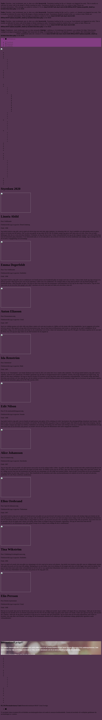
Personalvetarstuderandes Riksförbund (21, 61)
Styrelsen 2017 (17, 104)
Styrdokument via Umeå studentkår (20, 116)
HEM (6, 52)
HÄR (34, 654)
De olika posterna (14, 113)
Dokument (12, 114)
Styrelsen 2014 (17, 109)
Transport (12, 129)
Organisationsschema (15, 88)
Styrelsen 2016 (17, 105)
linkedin (7, 77)
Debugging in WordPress (92, 5)
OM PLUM (8, 54)
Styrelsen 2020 (17, 98)
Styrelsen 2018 (17, 102)
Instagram (8, 74)
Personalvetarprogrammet (17, 123)
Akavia (11, 68)
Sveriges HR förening (16, 63)
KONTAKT (9, 72)
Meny (2, 81)
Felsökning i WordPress (8, 34)
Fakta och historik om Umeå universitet (21, 122)
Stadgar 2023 (13, 91)
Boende (11, 127)
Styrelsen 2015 (17, 107)
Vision (11, 67)
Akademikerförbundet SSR (17, 60)
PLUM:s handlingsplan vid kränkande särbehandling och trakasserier (30, 118)
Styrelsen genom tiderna (16, 93)
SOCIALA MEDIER (11, 70)
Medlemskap (13, 125)
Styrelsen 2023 (13, 89)
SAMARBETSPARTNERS (14, 58)
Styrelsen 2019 (17, 100)
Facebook (8, 76)
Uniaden (11, 65)
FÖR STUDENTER (11, 56)
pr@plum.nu (11, 39)
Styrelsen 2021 (17, 97)
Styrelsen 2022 (17, 95)
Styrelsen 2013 (17, 111)
